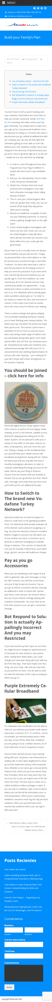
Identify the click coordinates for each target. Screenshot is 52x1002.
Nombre (9, 925)
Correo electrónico (15, 939)
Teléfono (10, 951)
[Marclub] (19, 23)
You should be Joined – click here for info (30, 81)
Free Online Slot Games (15, 869)
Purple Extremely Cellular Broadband (28, 102)
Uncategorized (30, 59)
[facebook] (34, 9)
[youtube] (41, 9)
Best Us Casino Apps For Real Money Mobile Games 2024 (28, 828)
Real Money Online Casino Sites (22, 823)
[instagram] (45, 9)
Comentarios (11, 962)
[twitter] (38, 9)
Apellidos (28, 934)
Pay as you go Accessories (24, 91)
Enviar (9, 987)
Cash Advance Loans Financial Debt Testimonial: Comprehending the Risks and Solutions (23, 888)
